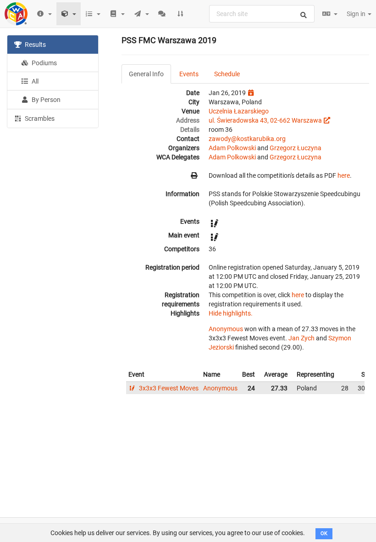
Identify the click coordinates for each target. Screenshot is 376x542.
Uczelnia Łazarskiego (239, 111)
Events (189, 74)
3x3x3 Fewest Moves (168, 388)
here (343, 175)
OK (324, 533)
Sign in (357, 13)
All (34, 81)
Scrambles (39, 118)
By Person (45, 99)
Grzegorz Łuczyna (295, 148)
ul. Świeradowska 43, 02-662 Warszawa (265, 120)
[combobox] (262, 14)
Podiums (43, 63)
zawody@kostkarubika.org (247, 138)
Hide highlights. (231, 313)
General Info (146, 74)
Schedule (227, 74)
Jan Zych (301, 338)
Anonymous (226, 329)
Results (34, 44)
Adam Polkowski (232, 148)
